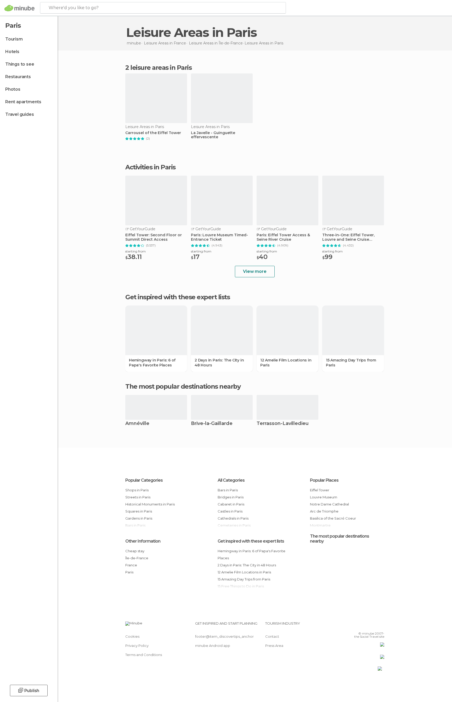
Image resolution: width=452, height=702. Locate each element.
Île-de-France (136, 558)
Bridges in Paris (231, 497)
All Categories (231, 480)
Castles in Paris (230, 511)
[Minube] (19, 8)
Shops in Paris (137, 490)
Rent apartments (23, 101)
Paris (129, 572)
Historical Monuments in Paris (150, 504)
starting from (135, 251)
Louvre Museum (323, 497)
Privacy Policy (137, 645)
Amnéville (137, 423)
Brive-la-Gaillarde (212, 423)
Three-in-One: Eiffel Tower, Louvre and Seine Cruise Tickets (348, 237)
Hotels (12, 51)
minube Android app (212, 645)
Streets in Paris (137, 497)
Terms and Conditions (143, 655)
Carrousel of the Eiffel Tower (153, 133)
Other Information (142, 541)
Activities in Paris (150, 167)
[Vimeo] (372, 625)
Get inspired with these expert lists (251, 541)
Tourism (14, 39)
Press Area (274, 645)
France (131, 565)
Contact (272, 636)
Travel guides (19, 114)
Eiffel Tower (319, 490)
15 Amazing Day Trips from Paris (351, 362)
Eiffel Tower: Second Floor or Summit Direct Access (153, 237)
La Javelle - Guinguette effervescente (213, 135)
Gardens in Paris (138, 518)
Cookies (132, 636)
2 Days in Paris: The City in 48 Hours (219, 362)
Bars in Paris (228, 490)
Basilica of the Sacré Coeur (333, 518)
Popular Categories (144, 480)
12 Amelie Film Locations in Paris (286, 362)
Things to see (19, 64)
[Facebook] (354, 625)
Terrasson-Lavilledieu (283, 423)
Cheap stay (134, 551)
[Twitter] (363, 625)
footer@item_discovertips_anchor (224, 636)
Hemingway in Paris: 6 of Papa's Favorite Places (152, 362)
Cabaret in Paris (231, 504)
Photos (12, 89)
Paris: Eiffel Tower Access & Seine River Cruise (283, 237)
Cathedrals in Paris (233, 518)
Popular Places (324, 480)
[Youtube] (380, 625)
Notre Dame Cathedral (329, 504)
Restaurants (18, 76)
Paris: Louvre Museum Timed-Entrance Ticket (219, 237)
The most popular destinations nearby (182, 386)
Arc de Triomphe (324, 511)
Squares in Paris (138, 511)
